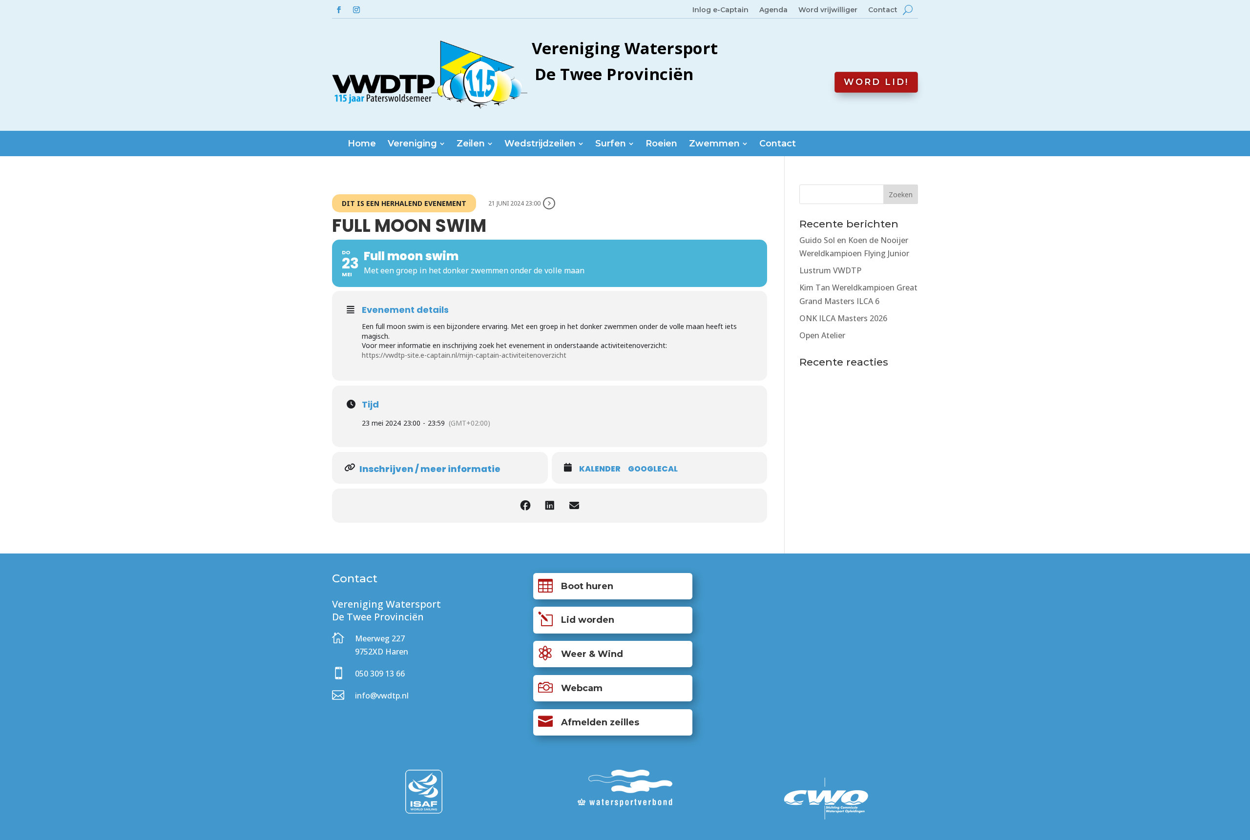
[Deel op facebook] (525, 505)
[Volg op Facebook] (339, 10)
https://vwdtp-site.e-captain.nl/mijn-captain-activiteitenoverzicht (464, 355)
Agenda (773, 10)
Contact (882, 10)
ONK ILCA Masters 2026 (843, 318)
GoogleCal (653, 469)
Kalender (600, 469)
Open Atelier (822, 335)
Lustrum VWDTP (830, 270)
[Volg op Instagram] (356, 10)
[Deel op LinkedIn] (550, 505)
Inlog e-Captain (720, 10)
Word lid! (876, 82)
